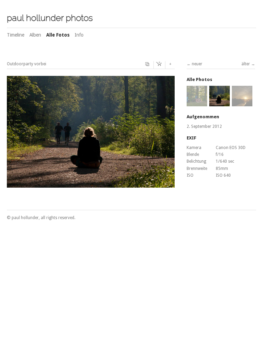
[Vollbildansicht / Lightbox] (91, 184)
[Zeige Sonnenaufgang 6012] (242, 103)
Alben (35, 35)
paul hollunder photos (50, 18)
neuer (197, 64)
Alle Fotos (58, 35)
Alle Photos (199, 79)
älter (245, 64)
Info (79, 35)
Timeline (15, 35)
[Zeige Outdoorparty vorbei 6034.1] (197, 103)
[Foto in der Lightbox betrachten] (148, 64)
